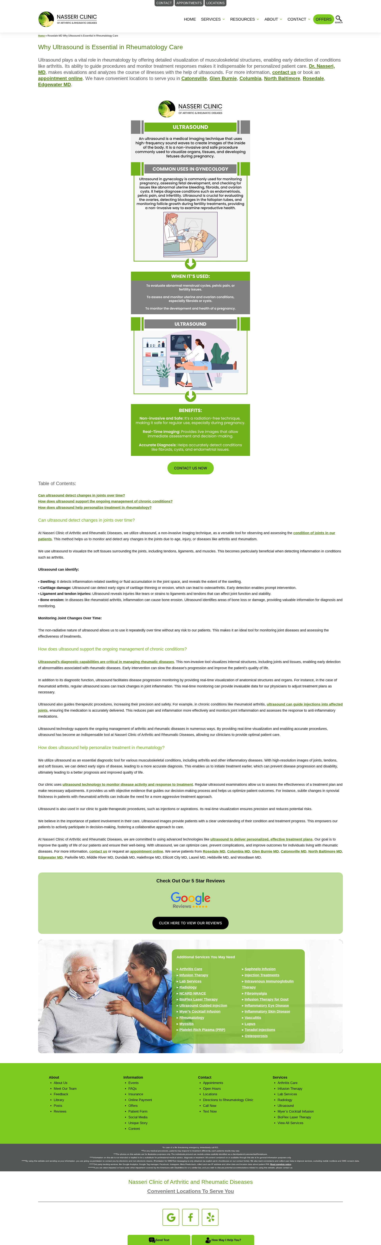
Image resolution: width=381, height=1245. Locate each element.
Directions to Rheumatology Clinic (228, 1100)
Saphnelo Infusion (260, 969)
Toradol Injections (260, 1030)
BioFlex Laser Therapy (198, 999)
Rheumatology (191, 1018)
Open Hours (212, 1089)
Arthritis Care (190, 969)
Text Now (210, 1111)
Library (59, 1100)
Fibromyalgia (256, 993)
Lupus (250, 1024)
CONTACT (297, 19)
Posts (58, 1106)
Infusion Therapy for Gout (267, 999)
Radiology (188, 987)
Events (133, 1083)
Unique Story (138, 1123)
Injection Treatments (262, 975)
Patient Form (137, 1111)
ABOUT (271, 19)
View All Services (290, 1123)
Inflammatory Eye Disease (267, 1006)
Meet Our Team (65, 1089)
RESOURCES (242, 19)
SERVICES (211, 19)
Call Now (209, 1106)
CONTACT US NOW (190, 468)
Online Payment (140, 1100)
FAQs (132, 1089)
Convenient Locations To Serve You (190, 1191)
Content (134, 1129)
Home (190, 19)
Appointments (213, 1083)
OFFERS (324, 19)
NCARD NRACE (192, 993)
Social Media (137, 1117)
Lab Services (190, 981)
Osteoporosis (256, 1036)
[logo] (68, 19)
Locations (210, 1094)
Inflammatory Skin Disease (267, 1011)
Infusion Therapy (193, 975)
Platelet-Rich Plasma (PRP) (202, 1030)
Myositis (186, 1024)
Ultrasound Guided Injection (203, 1006)
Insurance (135, 1094)
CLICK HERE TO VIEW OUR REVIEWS (190, 923)
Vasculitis (253, 1018)
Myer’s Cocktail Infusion (199, 1011)
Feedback (61, 1094)
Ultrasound (286, 1106)
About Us (60, 1083)
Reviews (60, 1111)
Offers (133, 1106)
